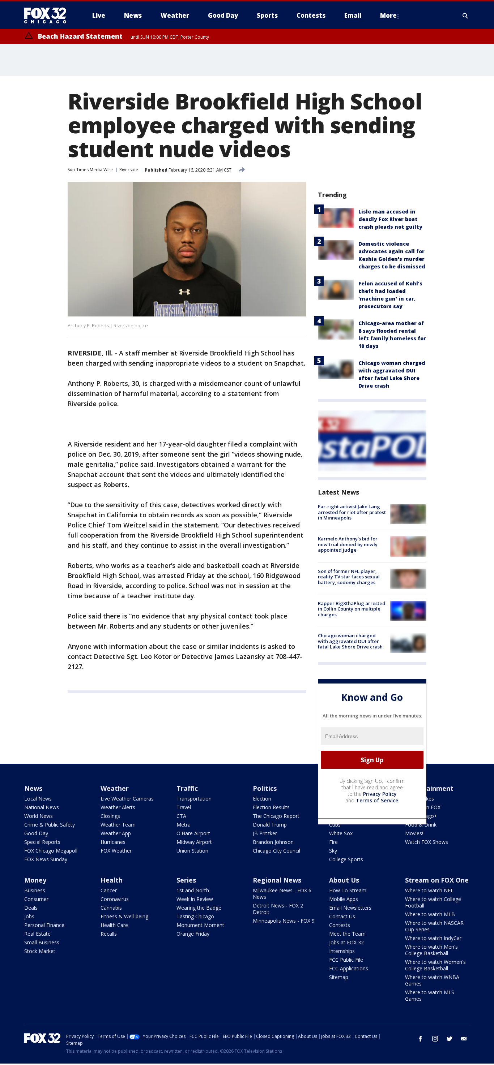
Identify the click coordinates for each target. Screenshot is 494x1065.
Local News (38, 798)
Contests (339, 925)
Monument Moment (200, 925)
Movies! (414, 833)
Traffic (187, 788)
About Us (344, 880)
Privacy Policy (380, 793)
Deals (31, 907)
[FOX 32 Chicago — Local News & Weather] (48, 15)
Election (262, 798)
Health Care (114, 925)
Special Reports (42, 841)
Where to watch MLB (430, 914)
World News (38, 815)
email (464, 1038)
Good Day (36, 833)
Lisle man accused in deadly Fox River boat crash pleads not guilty (390, 219)
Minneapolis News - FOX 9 (284, 920)
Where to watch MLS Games (429, 995)
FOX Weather (116, 850)
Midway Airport (194, 841)
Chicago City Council (276, 850)
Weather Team (118, 824)
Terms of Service (377, 800)
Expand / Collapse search (465, 15)
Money (35, 880)
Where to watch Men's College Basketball (431, 950)
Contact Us (342, 916)
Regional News (277, 880)
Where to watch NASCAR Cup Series (434, 926)
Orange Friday (192, 933)
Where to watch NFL (429, 890)
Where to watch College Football (433, 902)
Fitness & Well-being (124, 916)
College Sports (346, 859)
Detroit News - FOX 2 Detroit (278, 908)
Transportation (194, 798)
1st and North (192, 890)
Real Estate (37, 933)
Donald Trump (270, 824)
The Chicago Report (276, 815)
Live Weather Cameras (127, 798)
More (388, 15)
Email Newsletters (350, 907)
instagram (435, 1038)
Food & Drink (420, 824)
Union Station (192, 850)
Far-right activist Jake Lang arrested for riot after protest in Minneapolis (352, 512)
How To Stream (347, 890)
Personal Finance (44, 925)
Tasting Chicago (195, 916)
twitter (449, 1038)
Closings (110, 815)
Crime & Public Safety (49, 824)
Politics (265, 788)
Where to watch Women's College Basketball (435, 965)
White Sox (341, 833)
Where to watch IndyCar (433, 938)
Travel (183, 807)
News (33, 788)
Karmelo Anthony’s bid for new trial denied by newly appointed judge (348, 544)
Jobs (29, 916)
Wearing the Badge (198, 907)
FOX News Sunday (45, 859)
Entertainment (429, 788)
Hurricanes (113, 841)
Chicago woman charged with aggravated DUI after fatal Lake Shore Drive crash (350, 641)
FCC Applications (348, 968)
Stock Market (39, 951)
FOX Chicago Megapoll (50, 850)
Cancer (109, 890)
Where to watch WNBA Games (432, 980)
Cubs (335, 824)
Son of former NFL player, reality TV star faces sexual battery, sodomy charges (349, 577)
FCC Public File (346, 959)
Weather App (116, 833)
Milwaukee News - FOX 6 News (282, 893)
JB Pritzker (265, 833)
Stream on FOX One (437, 880)
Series (186, 880)
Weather (115, 788)
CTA (181, 815)
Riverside (128, 170)
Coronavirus (115, 899)
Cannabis (111, 907)
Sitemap (338, 977)
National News (41, 807)
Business (34, 890)
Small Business (41, 942)
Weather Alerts (118, 807)
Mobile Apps (343, 899)
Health (112, 880)
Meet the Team (347, 933)
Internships (342, 951)
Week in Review (194, 899)
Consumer (36, 899)
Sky (333, 850)
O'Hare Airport (193, 833)
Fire (333, 841)
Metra (183, 824)
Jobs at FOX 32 (346, 942)
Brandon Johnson (273, 841)
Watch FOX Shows (426, 841)
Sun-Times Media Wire (90, 170)
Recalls (109, 933)
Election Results (271, 807)
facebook (420, 1038)
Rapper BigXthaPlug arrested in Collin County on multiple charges (352, 609)
